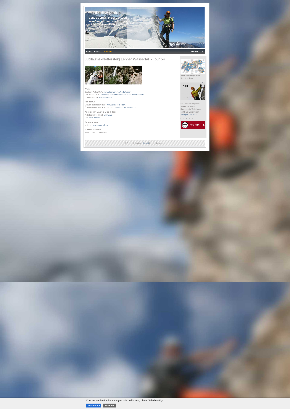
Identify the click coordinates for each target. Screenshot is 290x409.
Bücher (108, 52)
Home (89, 52)
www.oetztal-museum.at (126, 108)
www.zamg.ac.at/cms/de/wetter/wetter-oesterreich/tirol (122, 95)
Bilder (97, 52)
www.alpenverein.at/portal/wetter (117, 92)
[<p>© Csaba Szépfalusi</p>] (94, 84)
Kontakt (146, 143)
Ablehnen (109, 405)
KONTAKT (195, 52)
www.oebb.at (94, 118)
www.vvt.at (108, 115)
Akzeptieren (94, 405)
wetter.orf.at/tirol (105, 97)
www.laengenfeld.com (116, 105)
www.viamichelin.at (100, 125)
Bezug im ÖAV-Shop (188, 115)
